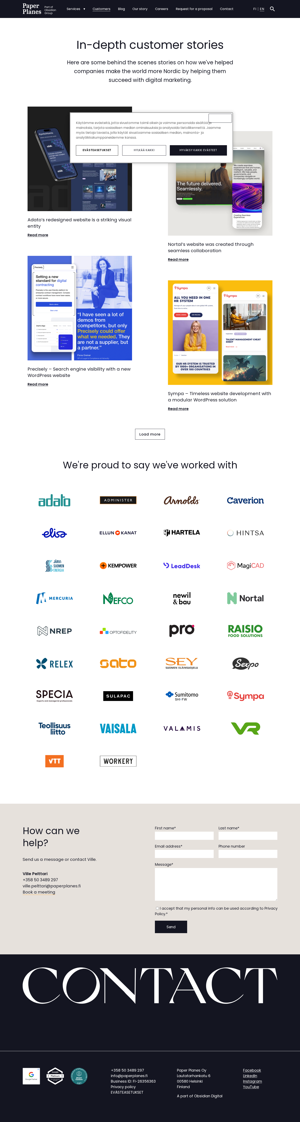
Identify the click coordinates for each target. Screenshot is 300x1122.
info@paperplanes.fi (129, 1075)
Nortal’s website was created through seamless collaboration (211, 247)
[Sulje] (220, 118)
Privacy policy (123, 1086)
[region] (151, 137)
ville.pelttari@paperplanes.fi (52, 886)
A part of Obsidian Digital (199, 1096)
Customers (101, 9)
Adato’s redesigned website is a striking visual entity (79, 223)
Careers (161, 9)
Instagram (252, 1081)
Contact (226, 9)
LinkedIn (250, 1075)
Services (73, 9)
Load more (150, 434)
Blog (121, 9)
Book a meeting (39, 892)
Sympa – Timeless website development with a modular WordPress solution (219, 396)
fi (254, 9)
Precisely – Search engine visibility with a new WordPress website (79, 372)
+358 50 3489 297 (40, 880)
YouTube (251, 1086)
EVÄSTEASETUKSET (127, 1092)
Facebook (252, 1070)
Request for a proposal (194, 9)
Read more (38, 234)
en (262, 9)
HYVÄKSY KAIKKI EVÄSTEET (198, 150)
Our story (140, 9)
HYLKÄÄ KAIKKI (144, 150)
